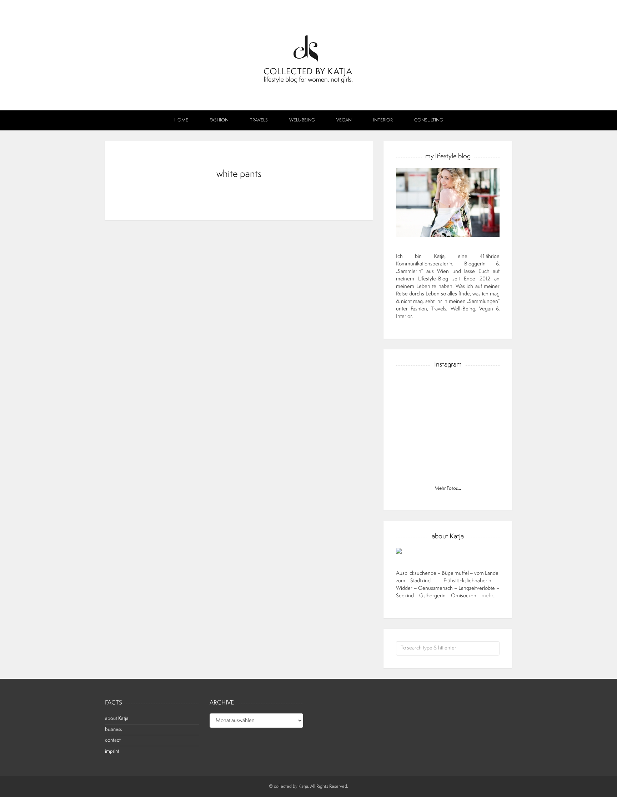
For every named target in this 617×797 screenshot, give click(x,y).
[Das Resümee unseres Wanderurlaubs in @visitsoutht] (481, 408)
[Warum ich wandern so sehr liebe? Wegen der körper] (447, 408)
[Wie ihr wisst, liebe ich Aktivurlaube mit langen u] (481, 428)
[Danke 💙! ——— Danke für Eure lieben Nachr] (481, 387)
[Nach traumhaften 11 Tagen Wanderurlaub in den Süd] (414, 428)
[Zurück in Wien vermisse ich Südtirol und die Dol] (414, 448)
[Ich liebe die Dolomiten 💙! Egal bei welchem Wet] (481, 468)
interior (383, 120)
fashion (219, 120)
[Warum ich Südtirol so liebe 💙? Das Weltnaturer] (414, 468)
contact (113, 740)
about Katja (117, 718)
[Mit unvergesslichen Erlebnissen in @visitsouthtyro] (447, 448)
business (113, 729)
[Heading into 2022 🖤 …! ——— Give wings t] (414, 387)
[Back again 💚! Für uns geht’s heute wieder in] (447, 428)
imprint (112, 751)
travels (259, 120)
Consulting (428, 120)
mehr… (489, 596)
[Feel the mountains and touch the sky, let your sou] (414, 408)
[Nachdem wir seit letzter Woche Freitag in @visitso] (447, 468)
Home (181, 120)
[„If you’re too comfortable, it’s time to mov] (447, 387)
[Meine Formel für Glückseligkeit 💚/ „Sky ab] (481, 448)
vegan (344, 120)
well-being (302, 120)
